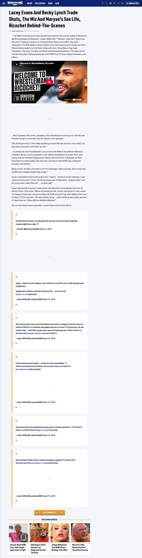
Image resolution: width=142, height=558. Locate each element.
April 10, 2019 (46, 229)
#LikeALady (60, 291)
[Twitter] (106, 3)
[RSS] (122, 3)
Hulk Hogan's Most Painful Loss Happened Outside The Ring (38, 548)
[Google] (118, 3)
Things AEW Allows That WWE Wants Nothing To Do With (59, 547)
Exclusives (40, 3)
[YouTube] (110, 3)
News (29, 3)
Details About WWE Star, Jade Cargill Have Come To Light (18, 547)
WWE (50, 3)
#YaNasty (39, 366)
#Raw (20, 327)
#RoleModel (21, 463)
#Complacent (57, 366)
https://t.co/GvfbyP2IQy (47, 430)
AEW (57, 3)
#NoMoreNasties (23, 333)
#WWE (26, 430)
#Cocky (47, 366)
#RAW (32, 430)
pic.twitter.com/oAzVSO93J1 (44, 333)
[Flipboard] (114, 3)
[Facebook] (103, 3)
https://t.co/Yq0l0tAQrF (26, 294)
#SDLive (29, 327)
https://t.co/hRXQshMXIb (46, 463)
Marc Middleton (17, 31)
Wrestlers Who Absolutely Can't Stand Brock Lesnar (80, 547)
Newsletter (133, 3)
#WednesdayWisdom (25, 366)
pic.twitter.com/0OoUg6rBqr (28, 369)
